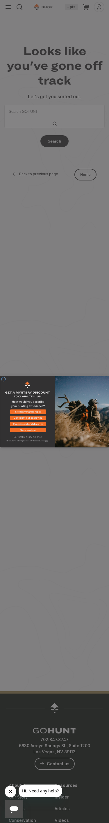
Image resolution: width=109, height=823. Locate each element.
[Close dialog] (3, 379)
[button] (27, 412)
